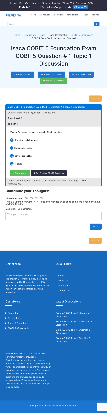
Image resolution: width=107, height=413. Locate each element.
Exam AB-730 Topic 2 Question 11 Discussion (73, 315)
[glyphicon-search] (96, 24)
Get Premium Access (54, 80)
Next (94, 98)
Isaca (42, 35)
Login (86, 15)
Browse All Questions (52, 74)
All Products (44, 15)
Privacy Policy (15, 318)
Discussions (58, 15)
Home (33, 15)
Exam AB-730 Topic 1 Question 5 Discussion (73, 331)
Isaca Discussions (23, 74)
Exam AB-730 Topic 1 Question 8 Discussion (73, 340)
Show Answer (20, 173)
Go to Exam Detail (82, 74)
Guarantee (13, 313)
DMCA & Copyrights (18, 328)
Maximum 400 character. (18, 208)
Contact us (64, 290)
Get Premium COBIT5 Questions (49, 173)
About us (63, 280)
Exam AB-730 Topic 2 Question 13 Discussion (74, 323)
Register (95, 15)
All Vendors (64, 285)
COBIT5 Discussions (82, 35)
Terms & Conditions (18, 323)
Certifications (72, 15)
